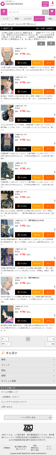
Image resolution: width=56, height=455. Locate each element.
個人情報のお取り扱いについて (21, 448)
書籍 (17, 19)
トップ (5, 19)
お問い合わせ (6, 407)
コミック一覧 (20, 24)
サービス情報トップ (9, 392)
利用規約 (7, 448)
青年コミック (31, 24)
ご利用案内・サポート (10, 397)
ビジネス (28, 19)
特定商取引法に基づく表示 (35, 448)
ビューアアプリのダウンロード (14, 402)
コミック (39, 19)
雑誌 (50, 19)
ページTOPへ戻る (28, 417)
